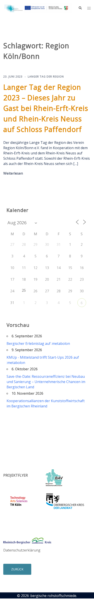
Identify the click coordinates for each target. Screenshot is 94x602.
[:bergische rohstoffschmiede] (37, 7)
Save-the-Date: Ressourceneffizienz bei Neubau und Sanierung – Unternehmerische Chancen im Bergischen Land (46, 381)
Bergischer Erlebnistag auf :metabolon (38, 343)
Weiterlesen (13, 173)
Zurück (17, 569)
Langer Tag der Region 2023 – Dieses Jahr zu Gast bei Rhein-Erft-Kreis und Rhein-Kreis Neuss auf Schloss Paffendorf (45, 108)
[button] (80, 8)
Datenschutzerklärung (21, 550)
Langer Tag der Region (46, 76)
